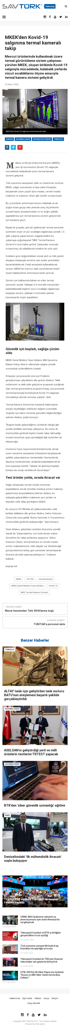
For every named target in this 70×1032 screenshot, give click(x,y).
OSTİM (30, 579)
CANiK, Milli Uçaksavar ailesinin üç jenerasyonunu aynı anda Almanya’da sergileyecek (40, 919)
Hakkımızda (14, 998)
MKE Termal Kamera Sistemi (34, 592)
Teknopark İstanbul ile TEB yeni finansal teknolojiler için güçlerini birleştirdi (41, 960)
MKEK (18, 579)
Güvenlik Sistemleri (42, 139)
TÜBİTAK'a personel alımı (49, 624)
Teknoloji (58, 139)
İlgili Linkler (27, 998)
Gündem (9, 139)
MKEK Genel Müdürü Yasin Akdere (27, 585)
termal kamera (46, 579)
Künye (46, 998)
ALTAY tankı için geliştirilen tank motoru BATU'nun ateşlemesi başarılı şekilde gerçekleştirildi (34, 695)
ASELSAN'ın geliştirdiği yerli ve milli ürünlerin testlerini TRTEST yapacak (31, 752)
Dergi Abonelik (34, 1003)
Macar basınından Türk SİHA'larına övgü (29, 610)
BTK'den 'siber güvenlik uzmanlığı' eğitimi (34, 805)
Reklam (38, 998)
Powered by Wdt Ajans (35, 1024)
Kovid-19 (53, 585)
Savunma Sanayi (23, 139)
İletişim (55, 998)
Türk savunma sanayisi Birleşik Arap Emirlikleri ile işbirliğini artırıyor (39, 947)
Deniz (7, 815)
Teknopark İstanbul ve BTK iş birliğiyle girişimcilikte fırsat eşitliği (40, 934)
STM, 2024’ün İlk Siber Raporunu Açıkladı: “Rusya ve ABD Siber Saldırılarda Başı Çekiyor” (42, 975)
